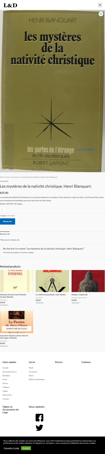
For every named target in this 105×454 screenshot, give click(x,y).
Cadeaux (86, 362)
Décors (59, 362)
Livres (8, 177)
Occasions (14, 177)
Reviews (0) (4, 234)
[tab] (4, 233)
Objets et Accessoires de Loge (11, 409)
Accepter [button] (26, 448)
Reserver (7, 221)
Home (2, 177)
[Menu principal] (100, 5)
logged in (16, 252)
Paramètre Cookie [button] (11, 448)
